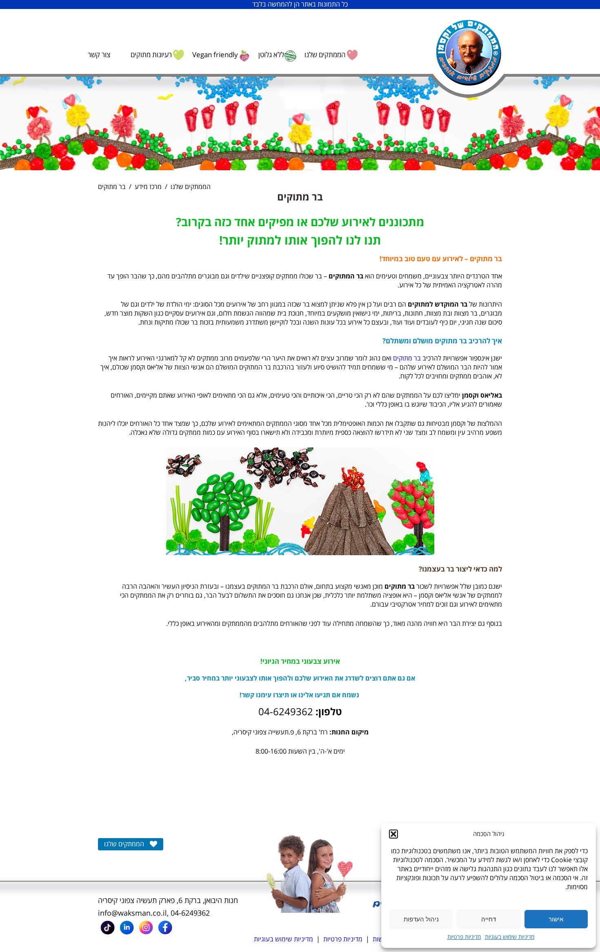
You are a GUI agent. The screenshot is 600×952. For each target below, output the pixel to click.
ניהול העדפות (421, 919)
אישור (556, 919)
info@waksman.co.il (132, 913)
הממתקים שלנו (324, 55)
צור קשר (99, 55)
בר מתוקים (407, 358)
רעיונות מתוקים (151, 55)
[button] (393, 834)
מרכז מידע (148, 187)
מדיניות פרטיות (464, 937)
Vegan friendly (215, 55)
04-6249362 (190, 913)
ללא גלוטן (271, 55)
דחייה (488, 919)
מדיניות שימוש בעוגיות (509, 937)
